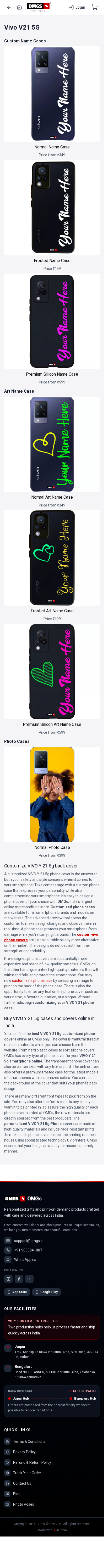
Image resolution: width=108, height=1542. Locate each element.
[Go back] (9, 7)
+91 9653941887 (28, 1250)
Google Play (49, 1292)
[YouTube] (29, 1279)
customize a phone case (32, 980)
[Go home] (19, 7)
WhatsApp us (25, 1259)
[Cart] (94, 7)
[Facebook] (19, 1279)
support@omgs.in (29, 1241)
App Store (19, 1292)
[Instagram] (8, 1279)
